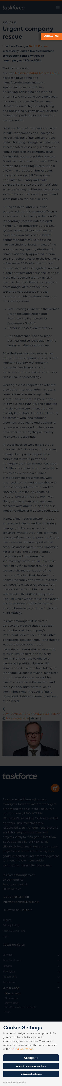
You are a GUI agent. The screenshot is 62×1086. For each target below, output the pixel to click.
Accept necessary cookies (31, 1066)
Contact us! (51, 36)
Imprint (6, 1082)
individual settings (22, 1049)
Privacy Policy (19, 1082)
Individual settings (31, 1074)
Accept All (31, 1057)
